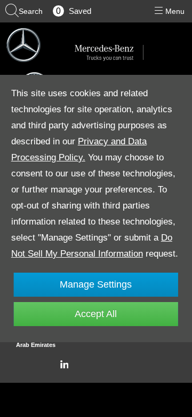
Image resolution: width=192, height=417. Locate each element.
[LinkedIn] (64, 364)
